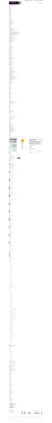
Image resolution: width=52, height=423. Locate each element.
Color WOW (10, 181)
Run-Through (11, 301)
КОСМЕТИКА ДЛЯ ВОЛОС (11, 5)
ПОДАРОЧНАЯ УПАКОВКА (12, 368)
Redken (10, 328)
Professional (10, 17)
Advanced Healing (10, 61)
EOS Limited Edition (11, 352)
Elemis (9, 121)
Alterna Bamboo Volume (11, 28)
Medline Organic (10, 103)
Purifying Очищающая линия (12, 77)
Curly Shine (10, 96)
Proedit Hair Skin (10, 83)
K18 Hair (10, 220)
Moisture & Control (10, 47)
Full (10, 277)
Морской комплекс (11, 72)
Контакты (10, 132)
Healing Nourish (10, 62)
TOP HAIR (10, 400)
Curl (10, 276)
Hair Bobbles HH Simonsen (11, 125)
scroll (9, 417)
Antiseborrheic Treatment (11, 101)
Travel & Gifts (10, 49)
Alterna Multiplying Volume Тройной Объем (13, 34)
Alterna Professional (11, 41)
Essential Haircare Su (11, 54)
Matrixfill (10, 104)
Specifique (10, 9)
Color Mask (10, 100)
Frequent (10, 95)
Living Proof (10, 88)
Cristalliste (10, 8)
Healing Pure (10, 63)
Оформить (15, 142)
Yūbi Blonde (10, 24)
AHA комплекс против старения (12, 71)
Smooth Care (11, 217)
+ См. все (18, 410)
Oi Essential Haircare (11, 53)
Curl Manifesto (10, 18)
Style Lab (10, 91)
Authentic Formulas (11, 184)
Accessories (10, 59)
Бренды (10, 372)
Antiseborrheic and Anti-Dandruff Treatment (13, 193)
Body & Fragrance (10, 48)
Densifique (10, 10)
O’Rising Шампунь (11, 79)
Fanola (9, 92)
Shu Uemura (10, 331)
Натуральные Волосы (11, 111)
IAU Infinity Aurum (11, 264)
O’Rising (10, 69)
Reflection (11, 243)
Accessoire (10, 25)
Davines (10, 182)
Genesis (10, 16)
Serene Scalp (11, 302)
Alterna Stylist (10, 38)
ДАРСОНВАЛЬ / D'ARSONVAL (12, 128)
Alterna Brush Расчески (11, 127)
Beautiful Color (10, 46)
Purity (9, 98)
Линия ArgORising (11, 320)
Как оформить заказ (11, 134)
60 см (9, 113)
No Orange (10, 93)
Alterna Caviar (11, 171)
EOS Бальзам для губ (11, 118)
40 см (9, 112)
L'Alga (9, 109)
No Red (9, 99)
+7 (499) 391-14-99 (36, 0)
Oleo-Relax (10, 15)
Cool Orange (10, 82)
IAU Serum (11, 266)
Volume (10, 218)
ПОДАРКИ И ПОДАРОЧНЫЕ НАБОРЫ (13, 129)
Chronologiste (10, 13)
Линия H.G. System (11, 321)
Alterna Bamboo (11, 170)
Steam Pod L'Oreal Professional (12, 126)
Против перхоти (10, 70)
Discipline (10, 12)
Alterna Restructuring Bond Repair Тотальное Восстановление (15, 33)
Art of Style (10, 20)
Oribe (9, 44)
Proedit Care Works (11, 81)
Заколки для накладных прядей (12, 116)
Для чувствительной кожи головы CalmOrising (13, 76)
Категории (10, 4)
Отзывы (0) (18, 155)
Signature (10, 45)
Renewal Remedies (11, 50)
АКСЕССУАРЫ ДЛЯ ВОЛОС (11, 124)
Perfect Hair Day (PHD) (12, 279)
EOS (9, 117)
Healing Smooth (10, 64)
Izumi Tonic (11, 342)
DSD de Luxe (10, 192)
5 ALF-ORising (10, 74)
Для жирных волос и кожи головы (12, 314)
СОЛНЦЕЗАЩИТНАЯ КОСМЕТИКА (12, 370)
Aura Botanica (10, 14)
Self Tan (10, 122)
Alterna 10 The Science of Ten (12, 169)
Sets (10, 288)
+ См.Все (42, 410)
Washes (10, 107)
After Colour (10, 94)
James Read (10, 386)
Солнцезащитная (10, 40)
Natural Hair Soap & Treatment (12, 267)
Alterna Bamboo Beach (11, 29)
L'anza (9, 60)
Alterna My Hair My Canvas (11, 37)
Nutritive (10, 240)
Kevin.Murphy (10, 388)
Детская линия (11, 313)
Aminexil (10, 11)
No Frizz (10, 90)
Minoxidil (10, 289)
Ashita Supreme (11, 341)
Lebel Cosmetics (11, 391)
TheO (9, 86)
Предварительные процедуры (12, 75)
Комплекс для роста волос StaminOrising (13, 73)
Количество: (30, 150)
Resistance (11, 244)
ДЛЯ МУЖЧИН (10, 130)
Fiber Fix (10, 208)
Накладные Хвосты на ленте (12, 114)
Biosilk (9, 42)
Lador (9, 106)
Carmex (10, 348)
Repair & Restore (11, 300)
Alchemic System (11, 183)
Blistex (10, 347)
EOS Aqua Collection (11, 119)
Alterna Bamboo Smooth (11, 27)
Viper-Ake (10, 105)
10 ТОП (10, 131)
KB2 (9, 66)
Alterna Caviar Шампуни (11, 35)
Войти (42, 2)
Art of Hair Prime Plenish (11, 21)
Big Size (10, 51)
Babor (10, 375)
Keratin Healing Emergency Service (12, 68)
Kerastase (10, 221)
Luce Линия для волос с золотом (12, 78)
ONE (9, 87)
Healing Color (10, 67)
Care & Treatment (10, 57)
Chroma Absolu (10, 19)
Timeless (10, 89)
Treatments (10, 108)
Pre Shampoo (10, 97)
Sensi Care (11, 216)
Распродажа (10, 31)
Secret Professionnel (11, 330)
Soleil (9, 7)
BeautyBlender (10, 376)
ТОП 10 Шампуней (11, 156)
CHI (9, 180)
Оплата (10, 133)
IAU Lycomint (11, 265)
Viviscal (9, 110)
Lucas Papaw (10, 120)
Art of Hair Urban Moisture (11, 23)
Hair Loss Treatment (11, 102)
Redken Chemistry (11, 43)
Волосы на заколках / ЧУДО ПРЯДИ (13, 363)
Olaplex (10, 290)
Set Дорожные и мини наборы (12, 39)
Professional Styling (11, 58)
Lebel (9, 80)
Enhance (10, 123)
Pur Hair (10, 397)
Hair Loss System (11, 219)
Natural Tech (10, 52)
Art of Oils (10, 22)
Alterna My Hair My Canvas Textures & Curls (13, 173)
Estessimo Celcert (11, 263)
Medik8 (10, 359)
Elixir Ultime (10, 6)
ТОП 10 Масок (10, 155)
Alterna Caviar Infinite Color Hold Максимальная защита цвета (15, 32)
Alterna (9, 26)
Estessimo (10, 84)
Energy (10, 207)
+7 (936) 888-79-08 (41, 0)
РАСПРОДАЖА (10, 369)
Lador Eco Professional (11, 390)
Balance (10, 55)
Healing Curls (10, 65)
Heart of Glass (10, 56)
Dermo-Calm (11, 230)
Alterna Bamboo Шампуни (11, 30)
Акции (9, 135)
